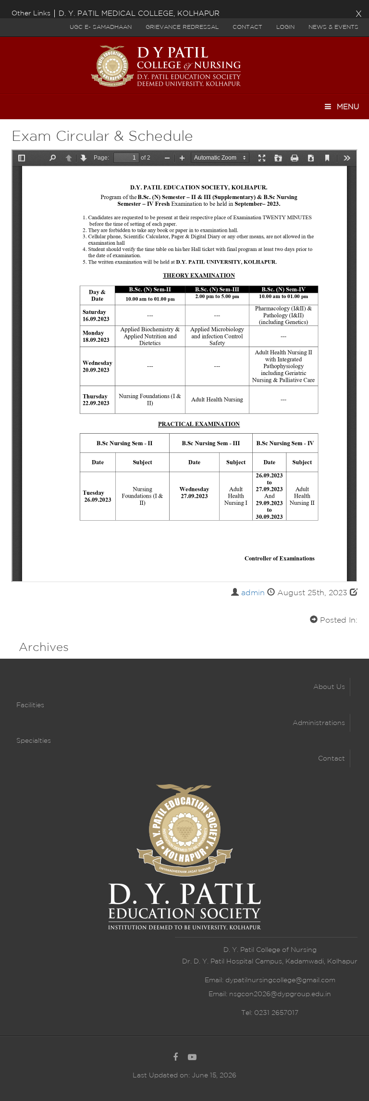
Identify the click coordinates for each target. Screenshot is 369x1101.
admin (253, 593)
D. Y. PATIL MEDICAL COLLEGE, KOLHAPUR (139, 14)
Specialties (33, 741)
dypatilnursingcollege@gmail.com (280, 980)
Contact (247, 27)
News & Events (333, 27)
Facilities (30, 705)
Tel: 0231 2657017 (269, 1013)
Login (285, 27)
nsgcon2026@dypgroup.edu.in (280, 994)
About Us (329, 687)
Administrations (319, 723)
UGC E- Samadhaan (101, 27)
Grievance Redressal (182, 27)
